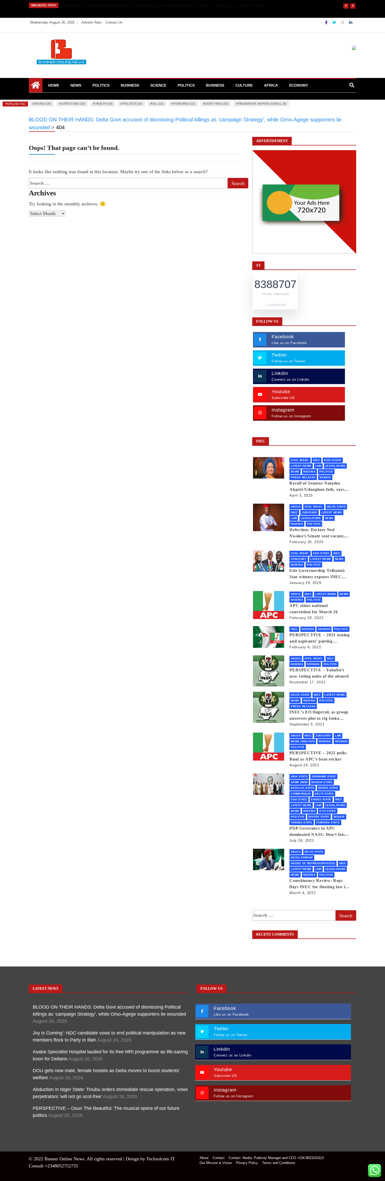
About (204, 1158)
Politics (100, 85)
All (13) (157, 103)
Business (130, 85)
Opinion (324, 629)
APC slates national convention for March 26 (313, 608)
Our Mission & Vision (216, 1163)
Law (318, 465)
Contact (218, 1158)
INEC (316, 460)
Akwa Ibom (299, 782)
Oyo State (327, 810)
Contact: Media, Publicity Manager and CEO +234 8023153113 (276, 1158)
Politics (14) (132, 103)
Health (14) (104, 103)
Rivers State (319, 816)
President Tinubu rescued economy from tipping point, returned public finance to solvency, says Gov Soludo (164, 5)
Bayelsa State (302, 787)
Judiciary (309, 512)
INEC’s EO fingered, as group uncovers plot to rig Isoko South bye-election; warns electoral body (318, 716)
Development (302, 857)
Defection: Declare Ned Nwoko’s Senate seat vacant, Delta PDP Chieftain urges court (316, 533)
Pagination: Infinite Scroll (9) (262, 103)
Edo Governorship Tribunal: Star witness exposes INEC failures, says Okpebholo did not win (317, 574)
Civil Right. (300, 460)
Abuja (296, 506)
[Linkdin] (350, 22)
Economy (298, 85)
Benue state (328, 787)
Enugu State (321, 799)
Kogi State (333, 460)
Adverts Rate (91, 22)
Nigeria (309, 471)
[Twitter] (334, 22)
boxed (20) (43, 103)
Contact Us (114, 22)
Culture (244, 85)
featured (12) (184, 103)
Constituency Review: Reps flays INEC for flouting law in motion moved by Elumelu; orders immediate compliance (318, 884)
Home (53, 85)
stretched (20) (73, 103)
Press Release (303, 477)
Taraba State (301, 822)
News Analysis (303, 741)
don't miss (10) (217, 103)
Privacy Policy (247, 1163)
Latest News (301, 465)
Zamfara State (328, 822)
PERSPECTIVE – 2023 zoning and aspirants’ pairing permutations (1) (319, 638)
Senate (325, 477)
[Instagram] (343, 22)
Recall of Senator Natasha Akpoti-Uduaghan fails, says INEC (316, 487)
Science (158, 85)
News (75, 85)
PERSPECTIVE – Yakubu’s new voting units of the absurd (319, 673)
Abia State (299, 776)
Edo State (321, 553)
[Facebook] (326, 22)
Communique (301, 793)
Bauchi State (321, 782)
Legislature (335, 465)
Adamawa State (324, 776)
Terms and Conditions (278, 1163)
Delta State (336, 506)
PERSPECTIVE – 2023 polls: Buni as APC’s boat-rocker (318, 756)
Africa (271, 85)
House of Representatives (313, 863)
